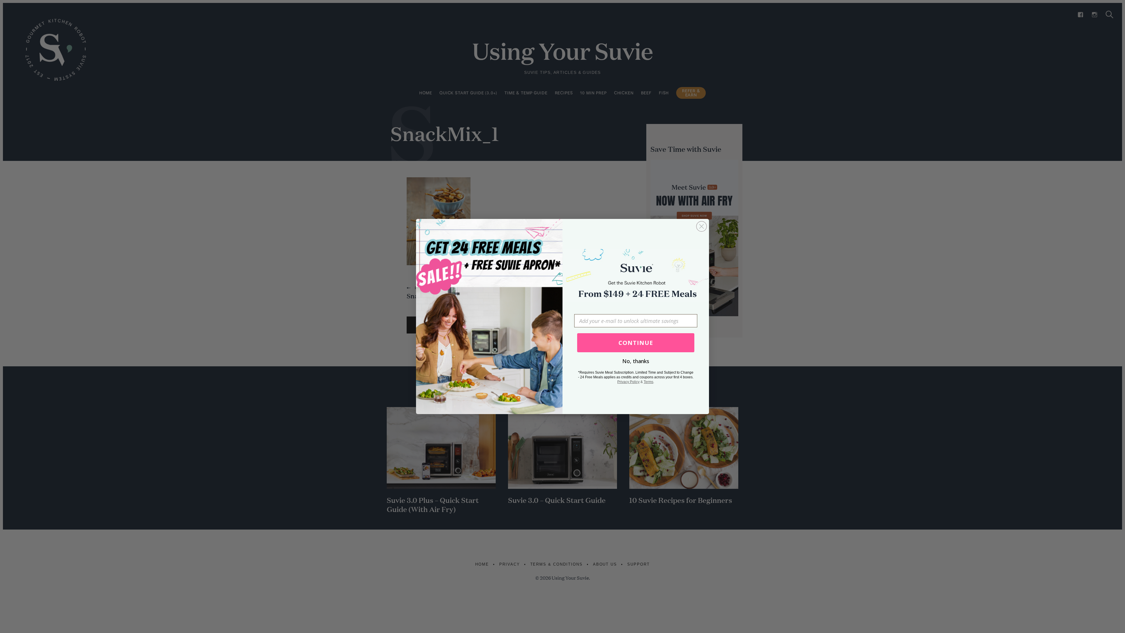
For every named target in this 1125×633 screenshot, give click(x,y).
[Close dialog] (701, 226)
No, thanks (635, 361)
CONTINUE (635, 343)
